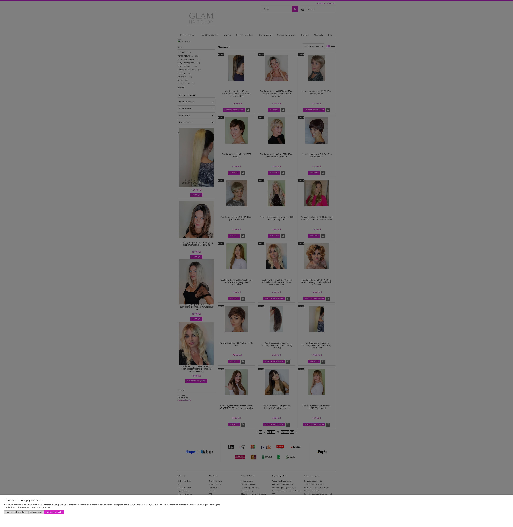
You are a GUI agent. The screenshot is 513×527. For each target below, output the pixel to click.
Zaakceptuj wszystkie (54, 512)
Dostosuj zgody (36, 512)
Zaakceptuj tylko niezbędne (16, 512)
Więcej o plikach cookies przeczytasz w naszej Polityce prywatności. (27, 507)
